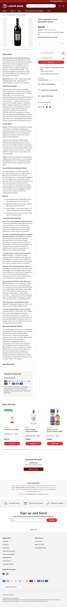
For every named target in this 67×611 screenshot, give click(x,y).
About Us (5, 541)
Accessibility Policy (40, 548)
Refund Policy (7, 561)
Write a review (33, 469)
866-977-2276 (39, 544)
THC (49, 11)
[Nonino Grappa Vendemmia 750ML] (33, 417)
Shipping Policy (7, 557)
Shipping (40, 30)
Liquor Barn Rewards (9, 551)
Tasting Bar (6, 548)
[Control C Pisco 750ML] (12, 417)
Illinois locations (31, 494)
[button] (63, 6)
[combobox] (41, 6)
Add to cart (51, 62)
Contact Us (38, 541)
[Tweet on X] (43, 107)
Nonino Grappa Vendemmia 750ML (31, 430)
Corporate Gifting (8, 564)
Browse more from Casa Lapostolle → (48, 37)
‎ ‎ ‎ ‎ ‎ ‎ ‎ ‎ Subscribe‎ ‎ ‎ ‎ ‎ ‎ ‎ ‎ (51, 520)
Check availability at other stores (49, 73)
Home (4, 14)
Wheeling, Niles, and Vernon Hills (25, 487)
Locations (6, 544)
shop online (41, 494)
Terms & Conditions (8, 554)
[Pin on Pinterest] (50, 107)
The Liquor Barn (10, 594)
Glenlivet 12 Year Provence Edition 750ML (55, 430)
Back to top (33, 529)
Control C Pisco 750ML (11, 429)
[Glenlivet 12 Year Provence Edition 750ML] (55, 417)
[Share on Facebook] (46, 107)
